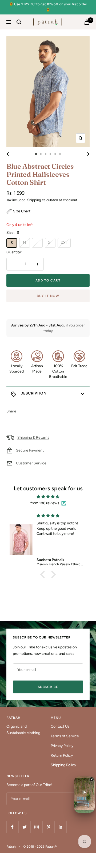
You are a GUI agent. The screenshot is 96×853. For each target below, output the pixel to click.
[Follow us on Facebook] (12, 827)
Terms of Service (65, 736)
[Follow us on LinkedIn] (60, 827)
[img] (48, 496)
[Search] (19, 22)
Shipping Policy (63, 765)
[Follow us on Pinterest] (48, 827)
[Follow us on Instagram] (36, 827)
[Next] (87, 154)
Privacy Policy (62, 745)
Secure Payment (30, 450)
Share (11, 411)
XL (50, 243)
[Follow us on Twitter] (24, 827)
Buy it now (48, 296)
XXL (64, 243)
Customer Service (31, 463)
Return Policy (62, 755)
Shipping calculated (42, 200)
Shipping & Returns (33, 437)
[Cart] (87, 22)
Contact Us (60, 726)
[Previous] (8, 154)
